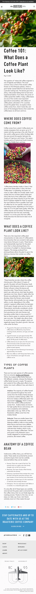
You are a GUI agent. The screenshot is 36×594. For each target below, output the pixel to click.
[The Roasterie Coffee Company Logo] (18, 6)
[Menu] (2, 6)
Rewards (21, 547)
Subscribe (16, 526)
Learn (5, 550)
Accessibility (22, 561)
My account (22, 550)
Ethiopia (19, 401)
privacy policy (9, 561)
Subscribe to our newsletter (27, 1)
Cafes (5, 547)
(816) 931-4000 (29, 591)
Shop (4, 544)
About (5, 553)
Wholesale (22, 544)
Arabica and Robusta (22, 375)
